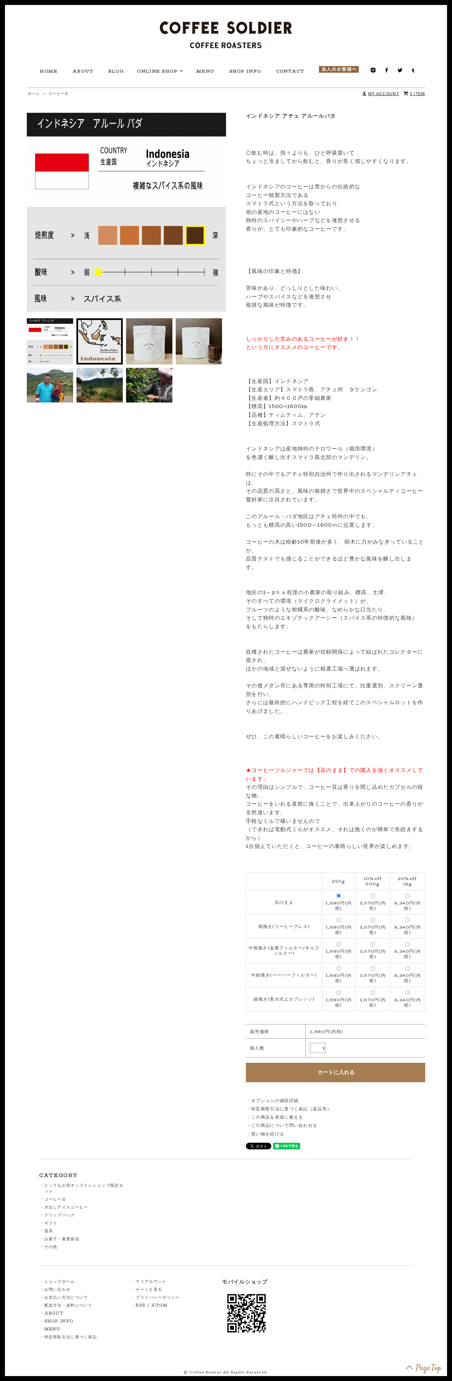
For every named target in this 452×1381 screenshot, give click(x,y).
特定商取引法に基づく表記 (70, 1337)
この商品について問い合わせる (284, 1125)
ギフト (51, 1223)
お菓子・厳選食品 (61, 1239)
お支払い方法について (66, 1297)
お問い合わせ (57, 1289)
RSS (140, 1305)
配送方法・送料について (68, 1305)
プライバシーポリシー (158, 1297)
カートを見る (149, 1289)
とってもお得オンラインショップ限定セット (83, 1188)
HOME (49, 71)
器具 (48, 1231)
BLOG (116, 71)
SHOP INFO (245, 71)
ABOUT (83, 71)
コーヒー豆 (58, 93)
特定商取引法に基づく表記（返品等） (291, 1108)
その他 (51, 1247)
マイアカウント (151, 1281)
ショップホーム (59, 1281)
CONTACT (290, 71)
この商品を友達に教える (277, 1117)
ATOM (159, 1305)
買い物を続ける (267, 1134)
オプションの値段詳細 (274, 1100)
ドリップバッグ (59, 1215)
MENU (205, 71)
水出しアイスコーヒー (66, 1207)
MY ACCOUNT (383, 94)
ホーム (34, 93)
